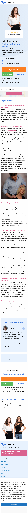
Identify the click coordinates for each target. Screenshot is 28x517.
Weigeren (14, 508)
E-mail (21, 74)
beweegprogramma (11, 130)
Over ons (3, 476)
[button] (26, 479)
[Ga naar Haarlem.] (1, 89)
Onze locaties (4, 473)
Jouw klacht (4, 467)
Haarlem (7, 2)
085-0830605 (15, 69)
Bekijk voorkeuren (14, 511)
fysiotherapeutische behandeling (18, 144)
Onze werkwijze (5, 464)
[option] (14, 336)
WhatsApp (8, 74)
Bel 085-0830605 (15, 379)
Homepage (3, 461)
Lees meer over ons (9, 412)
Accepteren (14, 504)
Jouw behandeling (6, 470)
